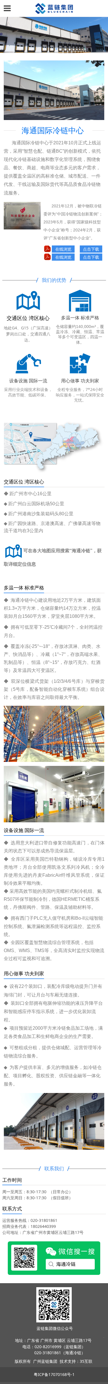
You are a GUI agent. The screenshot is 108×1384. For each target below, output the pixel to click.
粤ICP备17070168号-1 (54, 1374)
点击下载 (91, 249)
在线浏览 (63, 249)
